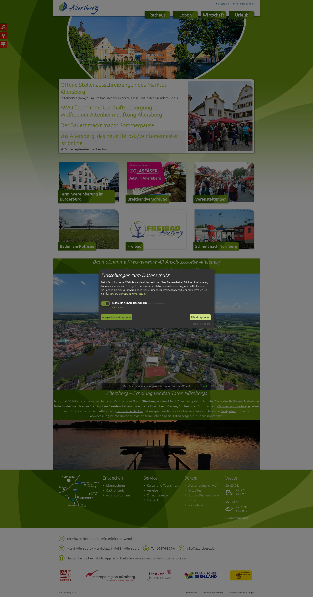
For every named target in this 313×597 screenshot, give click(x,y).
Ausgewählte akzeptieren (117, 317)
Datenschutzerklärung (119, 293)
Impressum (139, 293)
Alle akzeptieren (200, 317)
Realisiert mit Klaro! (201, 323)
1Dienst (117, 307)
